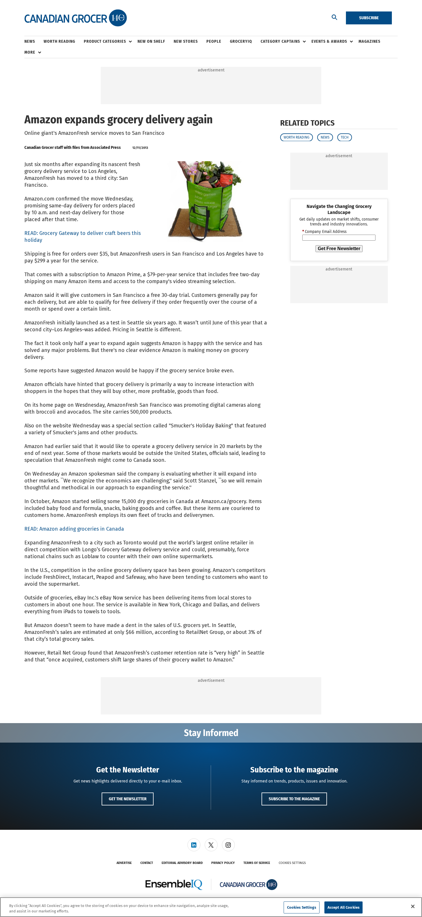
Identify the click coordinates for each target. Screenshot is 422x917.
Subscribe (369, 17)
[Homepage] (75, 18)
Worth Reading (296, 137)
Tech (345, 137)
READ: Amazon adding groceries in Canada (74, 529)
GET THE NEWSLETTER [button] (127, 798)
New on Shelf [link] (151, 41)
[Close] (412, 906)
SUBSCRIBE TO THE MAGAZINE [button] (294, 798)
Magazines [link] (369, 41)
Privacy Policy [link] (223, 863)
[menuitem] (34, 41)
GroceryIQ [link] (241, 41)
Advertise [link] (124, 863)
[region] (211, 907)
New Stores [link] (186, 41)
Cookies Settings (292, 863)
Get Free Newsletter (339, 248)
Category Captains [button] (280, 41)
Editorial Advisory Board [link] (182, 863)
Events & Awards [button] (329, 41)
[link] (193, 844)
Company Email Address (324, 231)
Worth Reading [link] (59, 41)
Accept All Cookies (343, 907)
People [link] (213, 41)
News (325, 137)
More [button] (29, 52)
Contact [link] (146, 863)
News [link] (29, 41)
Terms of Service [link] (256, 863)
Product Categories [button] (105, 41)
